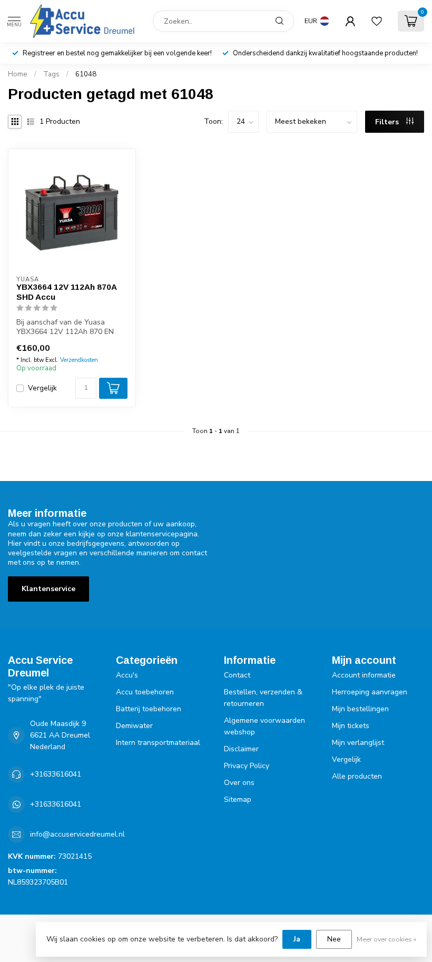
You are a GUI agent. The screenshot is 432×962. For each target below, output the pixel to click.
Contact (237, 675)
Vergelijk (42, 388)
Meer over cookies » (386, 939)
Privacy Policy (246, 766)
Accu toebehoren (145, 692)
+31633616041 (55, 774)
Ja (296, 939)
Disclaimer (241, 749)
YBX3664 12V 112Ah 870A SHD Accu (66, 291)
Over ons (239, 783)
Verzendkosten (79, 360)
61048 (85, 74)
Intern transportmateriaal (158, 743)
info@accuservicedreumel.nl (77, 834)
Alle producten (357, 776)
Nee (334, 939)
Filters (388, 122)
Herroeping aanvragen (369, 692)
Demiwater (134, 726)
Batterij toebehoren (148, 709)
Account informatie (364, 675)
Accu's (127, 675)
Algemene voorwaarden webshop (264, 726)
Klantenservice (48, 589)
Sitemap (237, 799)
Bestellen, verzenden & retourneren (263, 698)
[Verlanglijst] (376, 21)
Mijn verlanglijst (358, 743)
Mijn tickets (350, 726)
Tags (51, 74)
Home (17, 74)
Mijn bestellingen (360, 709)
